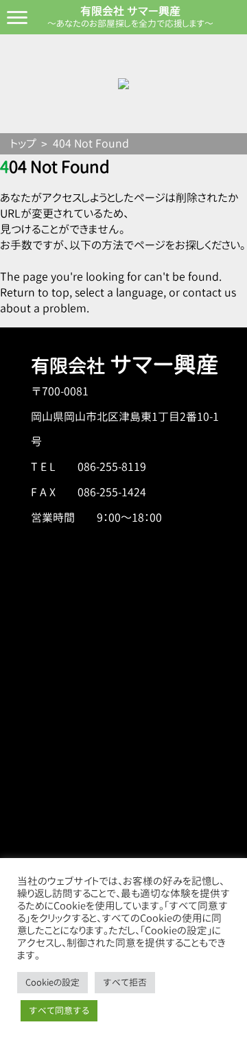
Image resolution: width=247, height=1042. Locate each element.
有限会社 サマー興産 (130, 11)
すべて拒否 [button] (125, 982)
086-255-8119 (112, 466)
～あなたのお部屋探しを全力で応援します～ (130, 23)
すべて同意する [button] (59, 1010)
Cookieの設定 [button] (52, 982)
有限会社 (125, 366)
